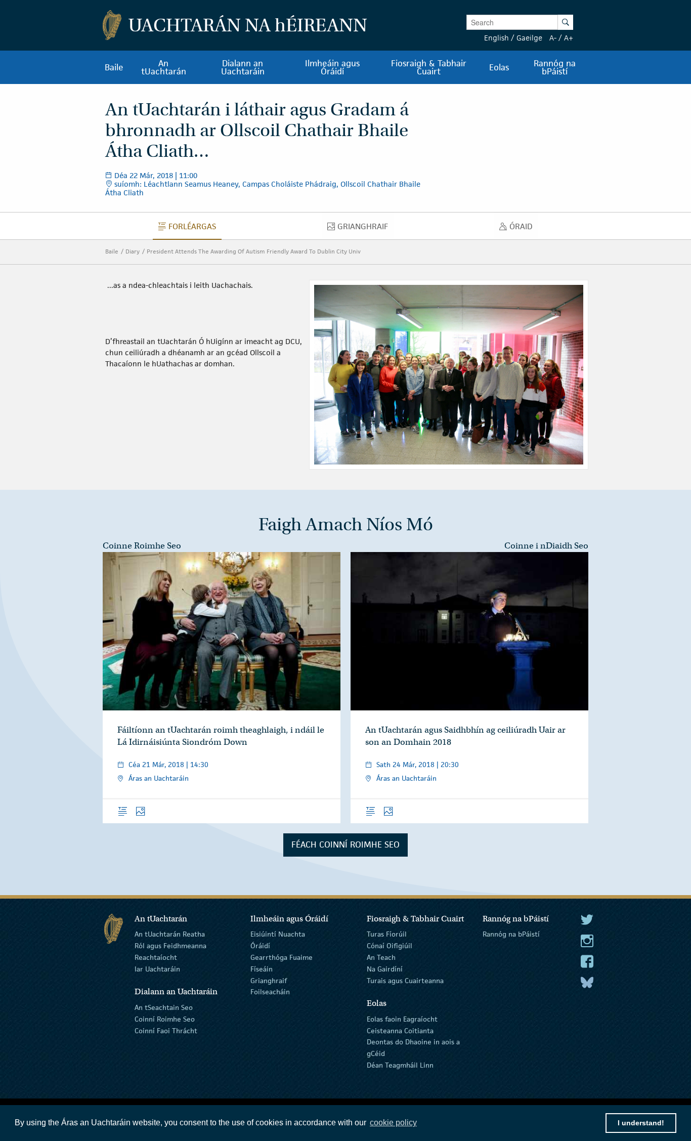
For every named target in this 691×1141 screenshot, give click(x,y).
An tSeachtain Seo (164, 1007)
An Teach (381, 957)
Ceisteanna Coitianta (400, 1030)
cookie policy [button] (393, 1122)
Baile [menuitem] (114, 67)
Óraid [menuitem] (523, 228)
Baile (111, 251)
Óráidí (260, 945)
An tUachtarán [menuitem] (163, 67)
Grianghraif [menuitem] (365, 228)
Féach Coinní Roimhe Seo (345, 844)
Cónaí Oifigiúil (389, 945)
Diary (132, 251)
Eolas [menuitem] (499, 67)
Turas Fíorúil (387, 934)
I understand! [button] (641, 1123)
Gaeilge (529, 38)
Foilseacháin (270, 991)
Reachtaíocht (156, 957)
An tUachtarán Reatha (170, 934)
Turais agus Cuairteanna (405, 980)
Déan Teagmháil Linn (400, 1065)
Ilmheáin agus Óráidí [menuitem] (332, 67)
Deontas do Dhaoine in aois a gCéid (413, 1047)
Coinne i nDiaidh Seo (546, 545)
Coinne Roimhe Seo (142, 545)
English (496, 38)
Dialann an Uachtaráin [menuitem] (243, 67)
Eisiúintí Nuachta (277, 934)
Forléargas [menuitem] (195, 228)
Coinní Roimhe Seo (165, 1019)
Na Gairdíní (385, 969)
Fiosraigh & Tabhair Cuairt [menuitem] (428, 67)
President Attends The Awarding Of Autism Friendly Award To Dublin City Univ (254, 251)
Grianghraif (268, 980)
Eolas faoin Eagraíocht (402, 1019)
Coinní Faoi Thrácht (166, 1030)
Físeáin (261, 969)
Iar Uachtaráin (157, 969)
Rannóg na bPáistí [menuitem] (555, 67)
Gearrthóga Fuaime (281, 957)
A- (552, 38)
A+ (568, 38)
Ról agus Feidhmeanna (170, 945)
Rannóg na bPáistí (511, 934)
